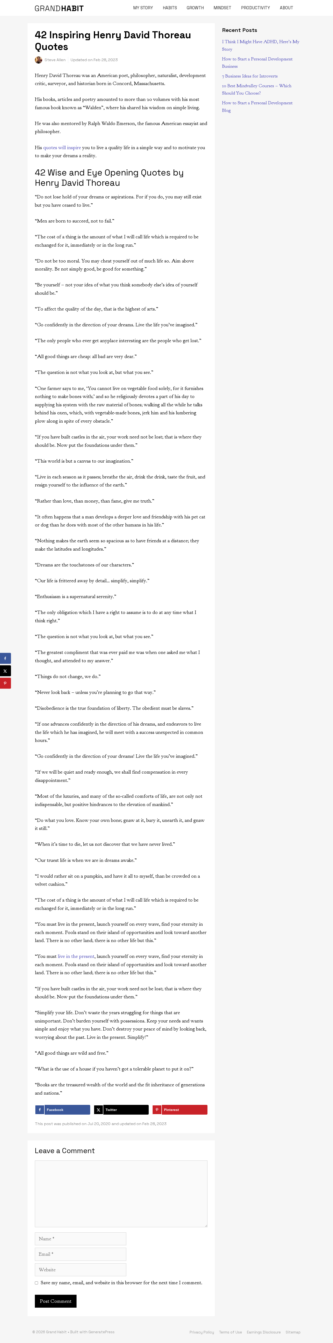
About (286, 7)
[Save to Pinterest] (5, 683)
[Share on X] (5, 670)
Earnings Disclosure (264, 1332)
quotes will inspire (62, 147)
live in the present (76, 956)
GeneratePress (101, 1332)
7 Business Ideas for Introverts (250, 76)
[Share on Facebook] (5, 658)
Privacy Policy (202, 1332)
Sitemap (293, 1332)
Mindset (222, 7)
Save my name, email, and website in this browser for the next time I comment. (121, 1282)
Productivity (255, 7)
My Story (143, 7)
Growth (195, 7)
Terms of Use (230, 1332)
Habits (170, 7)
